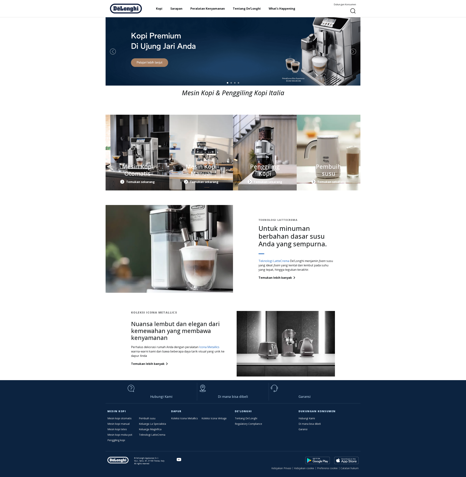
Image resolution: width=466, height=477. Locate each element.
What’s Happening (282, 9)
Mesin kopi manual (118, 423)
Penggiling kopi (116, 440)
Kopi (159, 9)
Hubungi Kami (161, 396)
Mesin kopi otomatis (119, 418)
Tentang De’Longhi (247, 9)
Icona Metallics (209, 347)
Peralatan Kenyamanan (207, 9)
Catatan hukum (350, 468)
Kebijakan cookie (304, 468)
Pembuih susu (147, 418)
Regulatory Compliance (248, 423)
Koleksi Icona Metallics (184, 418)
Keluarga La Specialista (152, 423)
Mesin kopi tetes (117, 429)
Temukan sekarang (140, 182)
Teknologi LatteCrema (273, 261)
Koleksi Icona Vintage (214, 418)
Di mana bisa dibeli (233, 396)
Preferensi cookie (327, 468)
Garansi (305, 396)
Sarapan (176, 9)
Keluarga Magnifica (150, 429)
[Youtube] (179, 459)
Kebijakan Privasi (281, 468)
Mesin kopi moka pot (119, 434)
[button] (353, 11)
